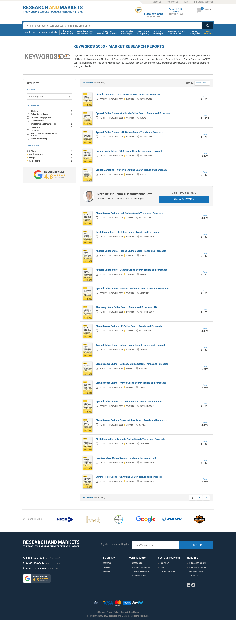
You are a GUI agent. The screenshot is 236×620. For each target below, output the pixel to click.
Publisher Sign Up (198, 563)
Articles (193, 576)
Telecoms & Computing (143, 32)
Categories (137, 563)
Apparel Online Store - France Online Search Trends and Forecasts (131, 251)
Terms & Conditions (130, 612)
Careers (106, 567)
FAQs (163, 567)
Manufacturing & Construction (85, 32)
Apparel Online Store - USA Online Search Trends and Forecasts (130, 132)
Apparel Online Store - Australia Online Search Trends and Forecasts (132, 288)
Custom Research (140, 572)
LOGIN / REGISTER (205, 2)
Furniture (51, 130)
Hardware (51, 127)
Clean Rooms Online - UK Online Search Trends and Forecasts (129, 326)
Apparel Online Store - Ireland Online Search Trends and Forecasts (131, 345)
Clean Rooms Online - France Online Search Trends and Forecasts (131, 382)
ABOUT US (157, 2)
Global (51, 151)
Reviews (106, 572)
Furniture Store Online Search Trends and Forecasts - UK (126, 458)
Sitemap (101, 612)
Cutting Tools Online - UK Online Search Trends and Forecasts (129, 476)
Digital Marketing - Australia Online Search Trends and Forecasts (130, 439)
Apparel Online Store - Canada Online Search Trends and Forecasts (131, 269)
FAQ (186, 2)
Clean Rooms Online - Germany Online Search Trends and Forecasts (132, 363)
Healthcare (29, 32)
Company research (141, 567)
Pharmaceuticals (48, 32)
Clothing (51, 111)
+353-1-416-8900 (176, 10)
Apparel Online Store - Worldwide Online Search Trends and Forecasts (133, 113)
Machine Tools (51, 120)
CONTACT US (172, 2)
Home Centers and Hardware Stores (51, 134)
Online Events (196, 572)
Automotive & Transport (127, 32)
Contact (165, 563)
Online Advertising (51, 114)
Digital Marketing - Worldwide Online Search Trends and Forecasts (131, 169)
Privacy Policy (113, 612)
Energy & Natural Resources (107, 32)
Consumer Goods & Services (176, 32)
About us (107, 563)
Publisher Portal (197, 567)
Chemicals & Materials (67, 32)
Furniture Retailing (51, 138)
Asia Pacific (49, 161)
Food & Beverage (158, 32)
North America (49, 154)
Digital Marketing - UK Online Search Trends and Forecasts (127, 232)
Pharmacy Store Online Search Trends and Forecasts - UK (126, 307)
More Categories (194, 32)
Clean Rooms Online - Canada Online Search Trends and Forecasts (131, 420)
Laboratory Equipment (51, 117)
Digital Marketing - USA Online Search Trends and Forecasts (128, 94)
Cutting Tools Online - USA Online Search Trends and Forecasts (129, 151)
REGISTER (196, 545)
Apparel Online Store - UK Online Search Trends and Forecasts (129, 401)
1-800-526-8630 (153, 14)
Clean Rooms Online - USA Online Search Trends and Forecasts (129, 213)
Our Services (208, 32)
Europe (49, 157)
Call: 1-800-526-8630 (184, 192)
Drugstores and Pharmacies (51, 124)
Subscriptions (139, 576)
